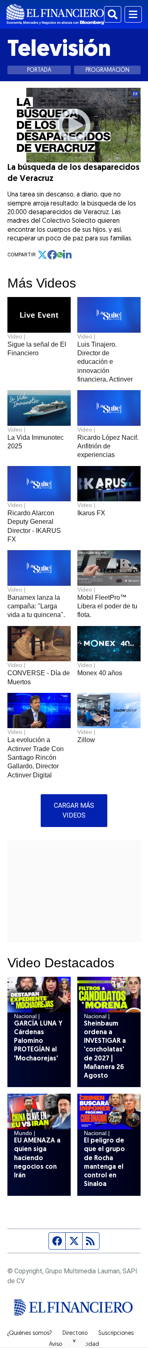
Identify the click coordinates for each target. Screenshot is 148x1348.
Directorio (75, 1334)
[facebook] (52, 255)
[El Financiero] (55, 14)
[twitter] (42, 255)
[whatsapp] (60, 255)
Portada (39, 70)
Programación (108, 70)
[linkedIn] (68, 255)
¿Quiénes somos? (29, 1334)
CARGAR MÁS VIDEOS (74, 810)
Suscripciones (116, 1334)
